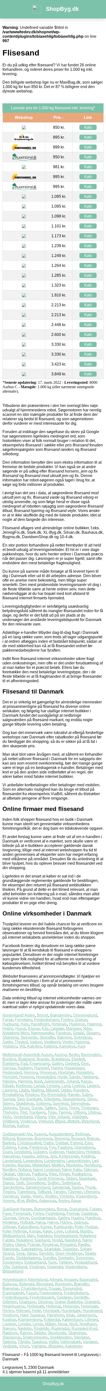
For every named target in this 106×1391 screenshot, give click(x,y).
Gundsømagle (43, 1218)
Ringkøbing (12, 1095)
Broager (78, 1138)
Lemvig (53, 1086)
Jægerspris (86, 1315)
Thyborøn (89, 1108)
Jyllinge (9, 1227)
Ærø (20, 1201)
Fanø (22, 1147)
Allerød (55, 1280)
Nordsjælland (65, 1236)
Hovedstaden (14, 1280)
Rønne (26, 1333)
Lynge (38, 1324)
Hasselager (74, 1068)
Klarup (34, 1028)
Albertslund (38, 1280)
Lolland (71, 1231)
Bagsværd (88, 1280)
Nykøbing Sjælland (33, 1240)
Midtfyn (58, 1165)
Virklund (45, 1121)
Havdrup (92, 1218)
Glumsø (9, 1218)
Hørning (25, 1081)
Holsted (92, 1152)
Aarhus (23, 1126)
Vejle (6, 1117)
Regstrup (50, 1245)
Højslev (9, 1081)
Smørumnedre (35, 1337)
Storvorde (28, 1037)
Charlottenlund (34, 1288)
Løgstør (57, 1028)
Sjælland (10, 1209)
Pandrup (63, 1033)
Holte (36, 1311)
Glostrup (45, 1302)
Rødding (10, 1178)
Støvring (64, 1037)
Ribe (53, 1174)
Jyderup (80, 1222)
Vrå (22, 1046)
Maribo (86, 1231)
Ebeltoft (78, 1059)
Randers (80, 1090)
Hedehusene (13, 1306)
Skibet (71, 1178)
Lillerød (91, 1320)
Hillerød (23, 1311)
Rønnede (10, 1249)
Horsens (26, 1077)
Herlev (8, 1311)
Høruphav (11, 1156)
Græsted (91, 1302)
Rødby (83, 1245)
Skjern (8, 1103)
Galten (57, 1064)
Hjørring (94, 1024)
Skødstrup (25, 1103)
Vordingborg (76, 1267)
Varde (25, 1196)
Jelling (42, 1156)
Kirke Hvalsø (86, 1227)
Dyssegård (72, 1288)
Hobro (7, 1028)
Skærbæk (87, 1178)
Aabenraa (47, 1201)
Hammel (41, 1068)
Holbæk (27, 1222)
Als (29, 1134)
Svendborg (35, 1183)
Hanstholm (40, 1024)
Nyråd (57, 1240)
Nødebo (25, 1328)
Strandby (47, 1037)
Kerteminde (69, 1156)
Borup (62, 1209)
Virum (24, 1346)
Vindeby (66, 1196)
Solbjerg (43, 1103)
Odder (66, 1090)
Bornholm (63, 1284)
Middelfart (41, 1165)
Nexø (62, 1324)
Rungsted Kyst (84, 1328)
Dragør (55, 1288)
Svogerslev (12, 1262)
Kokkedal (52, 1320)
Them (74, 1108)
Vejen (38, 1196)
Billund (8, 1138)
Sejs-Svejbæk (29, 1099)
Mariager (73, 1028)
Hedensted (12, 1072)
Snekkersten (61, 1337)
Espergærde (13, 1293)
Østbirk (73, 1121)
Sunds (37, 1108)
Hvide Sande (68, 1077)
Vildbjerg (10, 1121)
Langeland (11, 1161)
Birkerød (26, 1284)
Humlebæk (71, 1311)
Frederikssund (15, 1297)
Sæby (7, 1042)
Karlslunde (63, 1227)
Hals (24, 1024)
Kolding (88, 1156)
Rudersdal (60, 1328)
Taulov (77, 1187)
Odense (90, 1170)
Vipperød (55, 1267)
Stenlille (46, 1253)
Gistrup (81, 1020)
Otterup (23, 1174)
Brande (42, 1059)
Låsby (24, 1090)
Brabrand (26, 1059)
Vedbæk (9, 1346)
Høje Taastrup (32, 1315)
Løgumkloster (78, 1161)
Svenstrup (82, 1037)
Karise (46, 1227)
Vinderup (28, 1121)
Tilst (23, 1112)
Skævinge (77, 1333)
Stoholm (9, 1108)
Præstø (33, 1245)
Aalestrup (67, 1046)
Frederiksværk (42, 1297)
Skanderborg (73, 1099)
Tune (52, 1262)
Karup (86, 1081)
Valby (53, 1342)
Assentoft (31, 1055)
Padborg (39, 1174)
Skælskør (52, 1249)
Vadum (36, 1042)
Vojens (8, 1201)
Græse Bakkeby (68, 1302)
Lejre (58, 1231)
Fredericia (38, 1147)
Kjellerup (24, 1086)
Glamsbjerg (84, 1147)
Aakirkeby (74, 1346)
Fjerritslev (23, 1020)
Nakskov (44, 1236)
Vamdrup (10, 1196)
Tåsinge (75, 1192)
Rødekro (27, 1178)
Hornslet (9, 1077)
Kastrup (9, 1320)
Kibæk (8, 1086)
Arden (29, 1015)
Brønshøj (10, 1288)
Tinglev (8, 1192)
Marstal (24, 1165)
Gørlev (63, 1218)
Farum (31, 1293)
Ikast (38, 1081)
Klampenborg (30, 1320)
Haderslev (75, 1152)
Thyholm (10, 1112)
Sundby (49, 1258)
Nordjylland (12, 1015)
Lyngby (24, 1324)
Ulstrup (94, 1112)
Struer (24, 1108)
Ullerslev (91, 1192)
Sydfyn (53, 1183)
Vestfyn (51, 1196)
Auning (60, 1055)
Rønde (74, 1095)
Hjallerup (77, 1024)
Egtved (76, 1143)
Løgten (93, 1086)
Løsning (9, 1090)
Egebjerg (10, 1064)
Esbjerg (9, 1147)
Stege (32, 1253)
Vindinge (37, 1267)
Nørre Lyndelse (46, 1170)
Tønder (59, 1192)
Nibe (87, 1028)
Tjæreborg (26, 1192)
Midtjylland (11, 1055)
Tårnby (24, 1342)
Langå (39, 1086)
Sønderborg (12, 1187)
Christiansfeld (29, 1143)
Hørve (52, 1222)
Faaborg (65, 1147)
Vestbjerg (52, 1042)
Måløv (50, 1324)
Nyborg (24, 1170)
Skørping (10, 1037)
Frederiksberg (76, 1293)
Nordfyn (9, 1170)
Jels (53, 1156)
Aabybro (34, 1046)
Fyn (52, 1147)
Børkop (8, 1143)
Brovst (42, 1015)
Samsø (8, 1099)
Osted (20, 1245)
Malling (37, 1090)
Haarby (28, 1156)
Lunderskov (54, 1161)
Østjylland (90, 1121)
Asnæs (26, 1209)
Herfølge (10, 1222)
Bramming (44, 1138)
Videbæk (79, 1117)
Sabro (87, 1095)
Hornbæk (51, 1311)
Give (85, 1064)
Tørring (64, 1112)
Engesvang (40, 1064)
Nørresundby (42, 1033)
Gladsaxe (27, 1302)
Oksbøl (8, 1174)
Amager (70, 1280)
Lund (65, 1086)
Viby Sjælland (14, 1267)
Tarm (62, 1108)
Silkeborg (52, 1099)
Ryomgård (56, 1095)
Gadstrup (89, 1213)
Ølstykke (55, 1346)
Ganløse (64, 1297)
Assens (40, 1134)
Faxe (6, 1213)
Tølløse (65, 1262)
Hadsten (25, 1068)
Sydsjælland (35, 1262)
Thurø (90, 1187)
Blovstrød (44, 1284)
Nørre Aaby (72, 1170)
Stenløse (81, 1337)
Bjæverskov (44, 1209)
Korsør (35, 1231)
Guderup (56, 1152)
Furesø (73, 1213)
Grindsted (22, 1152)
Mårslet (52, 1090)
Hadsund (10, 1024)
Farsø (7, 1020)
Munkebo (74, 1165)
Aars (81, 1046)
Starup (8, 1183)
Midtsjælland (13, 1236)
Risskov (32, 1095)
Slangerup (11, 1337)
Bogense (25, 1138)
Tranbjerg (37, 1112)
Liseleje (9, 1324)
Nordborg (92, 1165)
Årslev (63, 1201)
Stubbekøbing (28, 1258)
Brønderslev (60, 1015)
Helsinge (71, 1306)
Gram (7, 1152)
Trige (52, 1112)
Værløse (38, 1346)
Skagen (93, 1033)
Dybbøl (61, 1143)
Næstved (72, 1240)
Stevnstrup (80, 1103)
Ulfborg (79, 1112)
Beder (74, 1055)
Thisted (21, 1042)
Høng (40, 1222)
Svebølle (66, 1258)
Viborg (40, 1117)
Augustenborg (61, 1134)
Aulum (47, 1055)
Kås (45, 1028)
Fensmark (22, 1213)
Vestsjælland (85, 1262)
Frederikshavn (46, 1020)
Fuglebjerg (55, 1213)
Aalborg (50, 1046)
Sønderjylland (37, 1187)
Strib (20, 1183)
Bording (9, 1059)
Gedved (72, 1064)
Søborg (9, 1342)
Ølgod (60, 1121)
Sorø (20, 1253)
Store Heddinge (69, 1253)
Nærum (9, 1328)
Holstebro (84, 1072)
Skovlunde (57, 1333)
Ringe (64, 1174)
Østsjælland (12, 1271)
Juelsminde (54, 1081)
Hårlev (65, 1222)
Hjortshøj (66, 1072)
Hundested (92, 1311)
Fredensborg (50, 1293)
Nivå (73, 1324)
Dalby (48, 1143)
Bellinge (82, 1134)
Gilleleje (9, 1302)
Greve (23, 1218)
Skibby (40, 1333)
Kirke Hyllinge (14, 1231)
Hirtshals (59, 1024)
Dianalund (78, 1209)
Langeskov (32, 1161)
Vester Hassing (75, 1042)
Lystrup (78, 1086)
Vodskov (9, 1046)
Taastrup (39, 1342)
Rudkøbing (81, 1174)
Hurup (20, 1028)
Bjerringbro (91, 1055)
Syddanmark (13, 1134)
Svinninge (84, 1258)
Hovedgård (45, 1077)
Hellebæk (35, 1306)
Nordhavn (88, 1324)
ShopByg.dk (62, 9)
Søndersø (61, 1187)
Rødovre (10, 1333)
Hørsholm (55, 1315)
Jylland (72, 1081)
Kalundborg (28, 1227)
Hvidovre (10, 1315)
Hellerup (53, 1306)
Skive (92, 1099)
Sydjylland (70, 1183)
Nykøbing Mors (15, 1033)
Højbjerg (90, 1077)
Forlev (38, 1213)
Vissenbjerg (86, 1196)
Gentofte (81, 1297)
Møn (31, 1236)
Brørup (93, 1138)
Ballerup (9, 1284)
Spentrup (61, 1103)
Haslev (77, 1218)
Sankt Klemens (50, 1178)
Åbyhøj (8, 1126)
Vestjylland (23, 1117)
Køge (47, 1231)
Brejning (61, 1138)
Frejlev (67, 1020)
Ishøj (70, 1315)
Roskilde (41, 1328)
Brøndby (81, 1284)
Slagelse (70, 1249)
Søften (50, 1108)
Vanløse (90, 1342)
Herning (31, 1072)
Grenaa (9, 1068)
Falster (95, 1209)
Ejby (88, 1143)
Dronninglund (85, 1015)
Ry (43, 1095)
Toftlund (44, 1192)
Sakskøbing (31, 1249)
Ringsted (68, 1245)
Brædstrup (60, 1059)
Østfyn (31, 1201)
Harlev (56, 1068)
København (72, 1320)
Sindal (78, 1033)
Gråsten (40, 1152)
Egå (24, 1064)
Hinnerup (48, 1072)
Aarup (76, 1201)
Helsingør (89, 1306)
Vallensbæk (70, 1342)
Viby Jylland (59, 1117)
